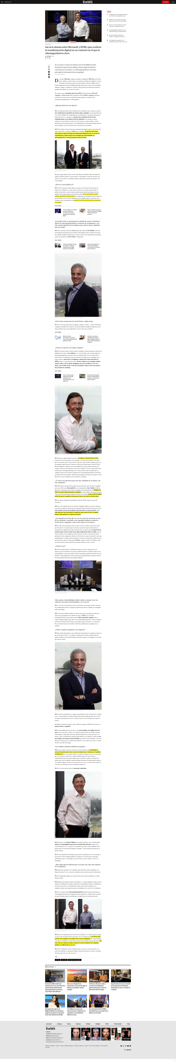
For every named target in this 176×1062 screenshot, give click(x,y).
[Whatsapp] (49, 67)
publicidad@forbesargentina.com (56, 1033)
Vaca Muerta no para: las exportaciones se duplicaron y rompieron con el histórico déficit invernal (76, 1011)
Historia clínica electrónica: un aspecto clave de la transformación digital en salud (70, 338)
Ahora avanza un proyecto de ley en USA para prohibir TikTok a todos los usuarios (94, 212)
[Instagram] (125, 1046)
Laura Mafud (48, 56)
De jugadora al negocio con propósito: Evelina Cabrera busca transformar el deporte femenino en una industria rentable (118, 41)
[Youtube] (128, 1046)
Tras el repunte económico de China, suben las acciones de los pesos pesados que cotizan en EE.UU (70, 212)
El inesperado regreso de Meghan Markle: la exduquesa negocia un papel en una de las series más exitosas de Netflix (54, 1011)
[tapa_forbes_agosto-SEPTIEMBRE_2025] (126, 1034)
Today (128, 1024)
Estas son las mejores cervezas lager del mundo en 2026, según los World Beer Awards (118, 20)
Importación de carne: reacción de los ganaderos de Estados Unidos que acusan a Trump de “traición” (120, 986)
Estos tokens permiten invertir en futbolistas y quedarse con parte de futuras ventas (93, 377)
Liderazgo (59, 1024)
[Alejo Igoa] (96, 1034)
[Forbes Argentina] (88, 2)
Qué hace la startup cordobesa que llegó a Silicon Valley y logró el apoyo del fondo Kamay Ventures (93, 339)
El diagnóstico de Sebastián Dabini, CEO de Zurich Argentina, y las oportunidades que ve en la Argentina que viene (118, 15)
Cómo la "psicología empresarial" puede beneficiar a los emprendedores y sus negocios (68, 378)
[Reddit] (49, 74)
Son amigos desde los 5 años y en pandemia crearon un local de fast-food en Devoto (93, 246)
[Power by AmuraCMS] (127, 1049)
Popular (109, 11)
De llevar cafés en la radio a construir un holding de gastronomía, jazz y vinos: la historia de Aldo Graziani (97, 986)
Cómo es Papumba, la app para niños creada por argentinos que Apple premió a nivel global (69, 246)
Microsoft (64, 960)
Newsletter (52, 1045)
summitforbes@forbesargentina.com (56, 1037)
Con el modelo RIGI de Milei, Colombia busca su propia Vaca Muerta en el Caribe (98, 1011)
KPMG (57, 960)
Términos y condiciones (79, 1045)
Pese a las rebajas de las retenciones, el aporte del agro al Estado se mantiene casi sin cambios (77, 986)
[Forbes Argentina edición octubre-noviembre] (116, 1034)
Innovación (49, 1024)
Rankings (98, 1024)
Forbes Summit (117, 1024)
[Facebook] (49, 72)
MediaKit (47, 1045)
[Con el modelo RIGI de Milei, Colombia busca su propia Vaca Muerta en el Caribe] (99, 1001)
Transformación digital (74, 960)
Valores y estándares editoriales (67, 1045)
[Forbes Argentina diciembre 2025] (106, 1034)
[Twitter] (49, 69)
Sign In (173, 1)
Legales (86, 1045)
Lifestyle (88, 1024)
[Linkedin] (49, 77)
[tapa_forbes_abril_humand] (86, 1034)
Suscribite (165, 2)
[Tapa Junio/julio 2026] (76, 1034)
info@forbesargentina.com (54, 1035)
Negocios (78, 1024)
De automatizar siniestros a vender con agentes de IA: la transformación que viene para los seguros (118, 35)
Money (69, 1024)
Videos (107, 1024)
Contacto (57, 1045)
